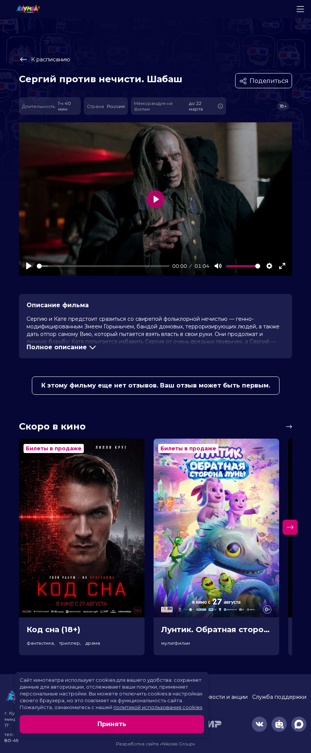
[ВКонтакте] (259, 724)
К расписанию (50, 59)
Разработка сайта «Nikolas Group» (155, 744)
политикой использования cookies (157, 707)
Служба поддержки (279, 697)
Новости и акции (224, 697)
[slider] (103, 266)
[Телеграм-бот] (279, 724)
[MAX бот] (298, 724)
